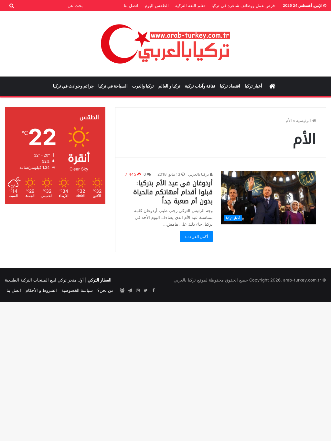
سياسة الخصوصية (77, 290)
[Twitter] (145, 290)
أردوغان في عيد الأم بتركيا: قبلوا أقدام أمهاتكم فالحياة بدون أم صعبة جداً (173, 192)
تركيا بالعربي (199, 174)
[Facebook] (153, 290)
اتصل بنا (131, 5)
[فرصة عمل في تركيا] (122, 290)
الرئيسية (304, 120)
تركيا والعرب (143, 86)
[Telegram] (130, 290)
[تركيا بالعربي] (165, 44)
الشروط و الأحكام (41, 290)
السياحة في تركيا (113, 86)
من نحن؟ (105, 290)
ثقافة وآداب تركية (200, 86)
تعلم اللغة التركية (190, 5)
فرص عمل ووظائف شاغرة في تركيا (243, 5)
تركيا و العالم (169, 86)
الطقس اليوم (157, 5)
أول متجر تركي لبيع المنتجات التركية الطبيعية (44, 279)
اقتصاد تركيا (230, 86)
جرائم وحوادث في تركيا (73, 86)
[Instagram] (138, 290)
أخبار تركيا (253, 86)
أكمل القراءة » (196, 236)
